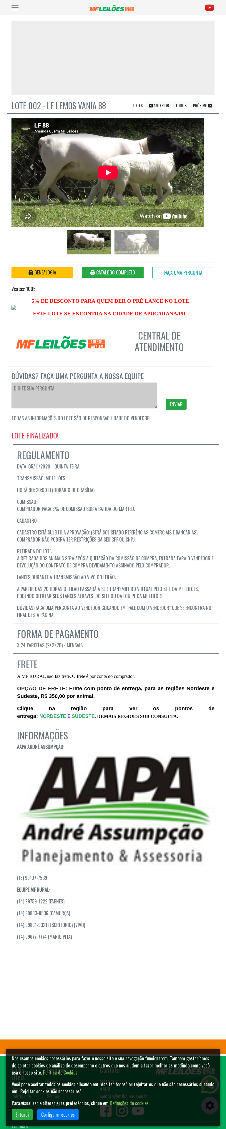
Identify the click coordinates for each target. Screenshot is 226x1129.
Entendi (22, 1114)
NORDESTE (52, 716)
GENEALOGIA (44, 272)
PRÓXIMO (200, 105)
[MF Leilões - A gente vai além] (112, 7)
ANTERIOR (161, 105)
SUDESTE (83, 716)
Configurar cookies (58, 1114)
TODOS (181, 105)
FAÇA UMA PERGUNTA (183, 272)
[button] (31, 167)
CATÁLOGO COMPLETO (115, 272)
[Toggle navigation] (15, 7)
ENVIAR (176, 404)
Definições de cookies (129, 1103)
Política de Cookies (60, 1072)
